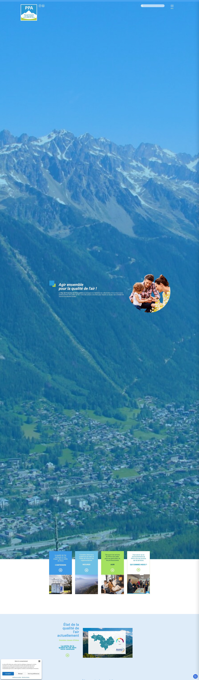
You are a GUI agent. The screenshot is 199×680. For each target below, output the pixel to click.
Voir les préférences (33, 673)
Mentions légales (25, 677)
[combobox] (153, 5)
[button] (39, 661)
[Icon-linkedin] (43, 5)
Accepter (8, 673)
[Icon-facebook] (40, 5)
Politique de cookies (16, 677)
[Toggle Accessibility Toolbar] (195, 676)
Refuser (20, 673)
